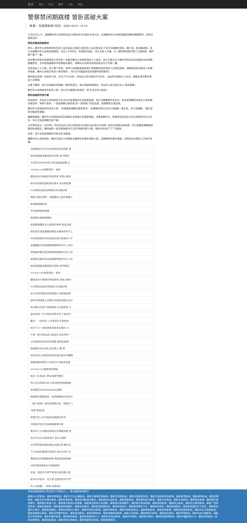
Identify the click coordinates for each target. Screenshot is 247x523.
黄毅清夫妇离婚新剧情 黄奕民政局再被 (50, 458)
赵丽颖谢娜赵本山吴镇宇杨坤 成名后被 (50, 224)
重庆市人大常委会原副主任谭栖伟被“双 (50, 431)
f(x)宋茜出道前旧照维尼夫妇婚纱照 (48, 190)
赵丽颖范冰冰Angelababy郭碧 (46, 389)
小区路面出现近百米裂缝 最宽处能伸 (49, 341)
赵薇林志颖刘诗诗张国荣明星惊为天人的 (51, 258)
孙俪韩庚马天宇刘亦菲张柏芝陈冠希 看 (50, 148)
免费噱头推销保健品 (41, 217)
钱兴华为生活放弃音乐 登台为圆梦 (48, 437)
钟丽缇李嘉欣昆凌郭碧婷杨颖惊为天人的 (51, 252)
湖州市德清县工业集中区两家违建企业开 (51, 300)
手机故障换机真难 (39, 210)
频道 (80, 4)
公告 (70, 4)
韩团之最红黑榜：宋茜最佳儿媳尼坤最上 (51, 197)
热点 (51, 4)
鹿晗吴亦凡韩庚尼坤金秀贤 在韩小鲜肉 (50, 176)
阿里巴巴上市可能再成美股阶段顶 (48, 417)
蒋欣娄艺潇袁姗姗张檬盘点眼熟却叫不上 (51, 231)
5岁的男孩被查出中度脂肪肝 (45, 465)
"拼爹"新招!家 (37, 410)
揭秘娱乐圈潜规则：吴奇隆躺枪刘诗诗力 (51, 396)
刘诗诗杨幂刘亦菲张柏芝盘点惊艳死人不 (51, 238)
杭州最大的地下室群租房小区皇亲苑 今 (50, 307)
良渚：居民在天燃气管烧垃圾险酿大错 (50, 472)
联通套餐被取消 (38, 203)
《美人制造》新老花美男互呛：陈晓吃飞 (51, 403)
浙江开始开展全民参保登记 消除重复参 (50, 293)
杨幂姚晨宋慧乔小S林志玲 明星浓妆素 (50, 362)
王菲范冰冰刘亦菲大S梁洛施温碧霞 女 (50, 162)
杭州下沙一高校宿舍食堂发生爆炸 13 (49, 327)
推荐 (60, 4)
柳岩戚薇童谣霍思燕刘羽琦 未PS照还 (49, 155)
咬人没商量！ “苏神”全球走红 (45, 486)
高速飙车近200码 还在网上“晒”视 (47, 348)
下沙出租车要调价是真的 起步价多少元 (50, 451)
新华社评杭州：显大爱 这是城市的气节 (50, 479)
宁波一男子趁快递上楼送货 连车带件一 (50, 334)
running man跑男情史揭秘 (44, 369)
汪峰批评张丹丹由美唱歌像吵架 (46, 424)
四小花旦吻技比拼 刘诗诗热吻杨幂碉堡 (50, 382)
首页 (31, 4)
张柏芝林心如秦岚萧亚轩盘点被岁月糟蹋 (51, 355)
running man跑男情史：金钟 (45, 169)
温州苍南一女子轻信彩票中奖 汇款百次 (50, 314)
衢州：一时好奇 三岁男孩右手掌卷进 (49, 320)
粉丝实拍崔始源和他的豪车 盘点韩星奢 (50, 183)
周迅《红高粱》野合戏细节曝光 (46, 375)
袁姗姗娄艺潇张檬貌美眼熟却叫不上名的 (51, 245)
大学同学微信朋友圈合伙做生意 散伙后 (50, 444)
